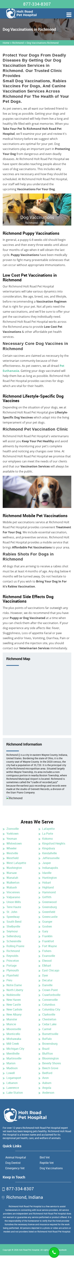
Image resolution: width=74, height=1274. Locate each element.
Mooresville (13, 1029)
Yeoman (11, 839)
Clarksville (48, 1014)
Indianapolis (50, 868)
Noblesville (13, 995)
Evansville (48, 956)
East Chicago (50, 970)
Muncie (11, 1024)
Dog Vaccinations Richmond (43, 42)
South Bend (13, 922)
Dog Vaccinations (51, 1168)
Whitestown (14, 843)
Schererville (13, 941)
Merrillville (12, 1053)
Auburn (46, 1083)
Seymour (12, 931)
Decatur (47, 980)
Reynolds (12, 956)
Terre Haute (13, 907)
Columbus (48, 1005)
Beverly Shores (51, 1063)
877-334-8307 (37, 4)
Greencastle (49, 917)
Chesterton (49, 1019)
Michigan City (15, 1049)
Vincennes (13, 892)
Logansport (13, 1078)
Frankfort (48, 941)
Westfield (12, 858)
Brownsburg (49, 1044)
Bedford (47, 1073)
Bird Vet (45, 1157)
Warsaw (11, 873)
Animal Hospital (15, 1157)
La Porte (47, 834)
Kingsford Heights (53, 843)
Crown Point (50, 990)
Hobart (46, 882)
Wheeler (11, 848)
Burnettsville (50, 1034)
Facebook (62, 1249)
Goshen (47, 926)
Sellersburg (13, 936)
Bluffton (47, 1053)
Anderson (48, 1093)
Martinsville (13, 1058)
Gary (45, 931)
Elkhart (46, 965)
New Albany (14, 1014)
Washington (14, 868)
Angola (46, 1088)
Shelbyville (13, 926)
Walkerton (12, 882)
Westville (12, 853)
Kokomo (47, 839)
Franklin (47, 936)
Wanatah (12, 878)
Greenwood (49, 902)
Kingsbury (48, 848)
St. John (11, 912)
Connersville (50, 1000)
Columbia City (51, 1009)
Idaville (46, 873)
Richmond (18, 42)
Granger (47, 922)
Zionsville (12, 829)
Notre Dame (14, 985)
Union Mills (13, 902)
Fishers (46, 951)
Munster (11, 1019)
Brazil (45, 1049)
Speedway (13, 917)
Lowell (10, 1073)
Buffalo (47, 1039)
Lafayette (48, 829)
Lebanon (12, 1083)
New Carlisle (14, 1009)
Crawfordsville (51, 995)
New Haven (13, 1000)
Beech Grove (50, 1068)
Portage (11, 965)
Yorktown (12, 834)
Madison (12, 1068)
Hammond (49, 892)
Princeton (12, 961)
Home (6, 42)
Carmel (46, 1029)
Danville (47, 985)
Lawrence (12, 1088)
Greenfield (48, 912)
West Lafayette (16, 863)
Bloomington (50, 1058)
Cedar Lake (49, 1024)
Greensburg (49, 907)
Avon (45, 1078)
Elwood (47, 961)
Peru (9, 980)
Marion (10, 1063)
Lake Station (14, 1093)
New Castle (13, 1005)
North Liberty (14, 990)
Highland (48, 887)
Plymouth (12, 970)
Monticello (13, 1034)
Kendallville (49, 853)
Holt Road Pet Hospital (29, 1249)
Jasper (46, 863)
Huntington (49, 878)
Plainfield (12, 975)
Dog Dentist (13, 1163)
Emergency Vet (15, 1168)
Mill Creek (12, 1044)
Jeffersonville (50, 858)
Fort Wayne (49, 946)
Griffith (46, 897)
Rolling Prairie (15, 946)
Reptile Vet (47, 1163)
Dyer (45, 975)
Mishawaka (13, 1039)
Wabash (11, 887)
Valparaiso (13, 897)
